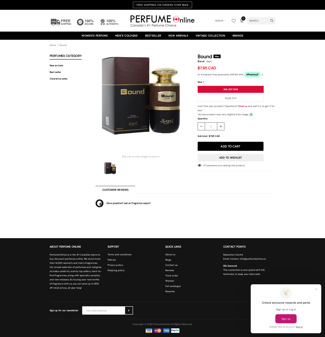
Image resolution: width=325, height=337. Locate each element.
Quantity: (203, 118)
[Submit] (129, 310)
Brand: (201, 61)
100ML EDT (231, 98)
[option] (141, 98)
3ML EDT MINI (230, 89)
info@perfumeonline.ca (253, 258)
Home (53, 45)
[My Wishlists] (232, 20)
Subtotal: (203, 136)
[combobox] (257, 20)
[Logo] (162, 20)
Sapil (209, 61)
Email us (243, 106)
